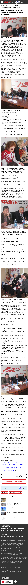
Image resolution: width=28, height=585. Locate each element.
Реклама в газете (18, 528)
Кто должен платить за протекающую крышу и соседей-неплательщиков (15, 513)
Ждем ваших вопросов (12, 517)
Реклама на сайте (6, 528)
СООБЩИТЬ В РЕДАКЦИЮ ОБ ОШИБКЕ (12, 536)
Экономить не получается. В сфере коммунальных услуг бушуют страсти (13, 468)
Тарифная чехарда (9, 470)
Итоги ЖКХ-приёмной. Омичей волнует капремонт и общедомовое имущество (13, 464)
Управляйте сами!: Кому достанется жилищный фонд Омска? (15, 499)
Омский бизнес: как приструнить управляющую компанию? (14, 504)
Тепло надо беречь (11, 507)
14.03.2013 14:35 (4, 6)
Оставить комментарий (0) (14, 481)
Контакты (4, 534)
